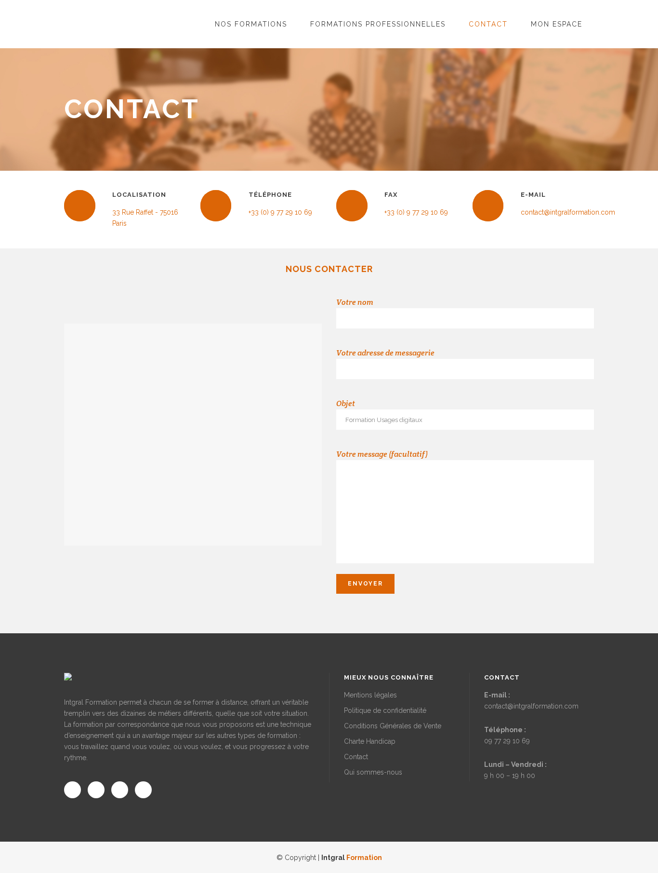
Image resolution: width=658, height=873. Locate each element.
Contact (356, 757)
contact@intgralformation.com (531, 706)
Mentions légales (370, 695)
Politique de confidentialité (385, 710)
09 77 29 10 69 (507, 741)
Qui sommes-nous (373, 772)
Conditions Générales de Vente (392, 726)
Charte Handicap (369, 741)
